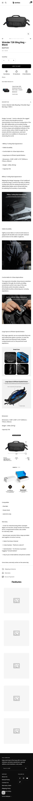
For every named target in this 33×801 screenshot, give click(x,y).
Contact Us (5, 782)
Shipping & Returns (10, 569)
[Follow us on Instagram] (23, 778)
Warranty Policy (6, 791)
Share (3, 77)
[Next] (30, 38)
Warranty (7, 573)
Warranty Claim (6, 785)
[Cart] (30, 2)
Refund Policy (6, 779)
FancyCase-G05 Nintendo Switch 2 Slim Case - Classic (17, 88)
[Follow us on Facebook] (20, 778)
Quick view (15, 94)
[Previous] (2, 38)
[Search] (5, 2)
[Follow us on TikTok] (20, 782)
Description (5, 102)
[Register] (25, 768)
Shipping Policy (6, 788)
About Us (4, 777)
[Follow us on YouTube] (27, 778)
